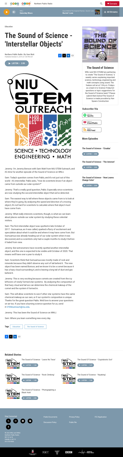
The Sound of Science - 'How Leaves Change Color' (98, 178)
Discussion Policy (50, 422)
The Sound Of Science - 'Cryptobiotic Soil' (94, 359)
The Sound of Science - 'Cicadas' (96, 148)
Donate (113, 3)
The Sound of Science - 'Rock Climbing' (38, 375)
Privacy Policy (74, 417)
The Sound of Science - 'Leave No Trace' (38, 359)
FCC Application (101, 417)
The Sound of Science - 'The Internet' (98, 162)
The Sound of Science (35, 327)
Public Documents (50, 417)
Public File (73, 422)
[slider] (17, 12)
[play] (7, 12)
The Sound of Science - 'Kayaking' (91, 375)
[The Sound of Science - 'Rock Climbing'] (12, 378)
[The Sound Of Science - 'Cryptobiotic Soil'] (68, 363)
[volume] (14, 12)
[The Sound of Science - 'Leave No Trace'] (12, 363)
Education (9, 26)
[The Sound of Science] (100, 44)
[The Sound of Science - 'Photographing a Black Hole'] (12, 394)
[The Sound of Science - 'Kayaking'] (68, 378)
